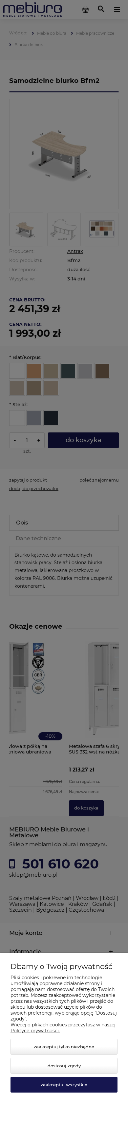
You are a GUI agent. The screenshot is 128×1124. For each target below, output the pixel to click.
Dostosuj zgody (64, 1065)
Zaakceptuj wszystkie (64, 1084)
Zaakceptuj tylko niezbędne (64, 1046)
